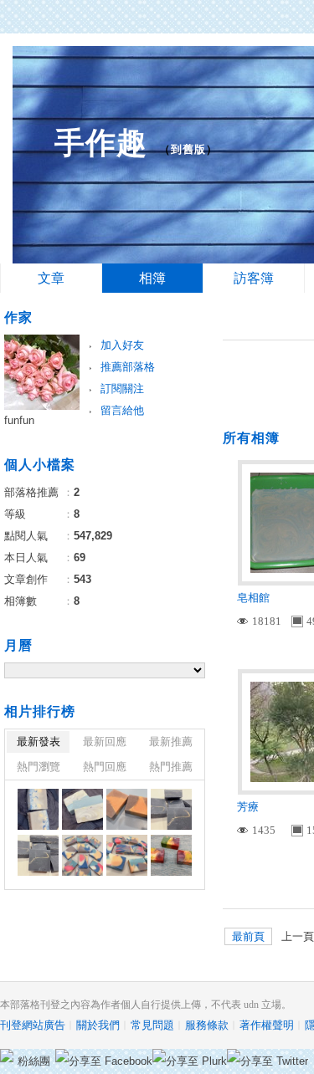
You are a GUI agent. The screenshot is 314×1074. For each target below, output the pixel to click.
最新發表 (38, 741)
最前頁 (248, 936)
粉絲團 (34, 1061)
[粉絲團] (6, 1055)
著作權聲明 (266, 1025)
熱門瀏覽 (38, 766)
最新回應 (104, 741)
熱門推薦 (171, 766)
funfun (19, 420)
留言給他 (122, 410)
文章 (51, 278)
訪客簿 (254, 278)
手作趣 (100, 142)
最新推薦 (171, 741)
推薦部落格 (127, 367)
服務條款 (207, 1025)
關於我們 (98, 1025)
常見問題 (152, 1025)
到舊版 (188, 149)
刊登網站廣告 (32, 1025)
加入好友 (122, 345)
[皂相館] (38, 809)
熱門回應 (104, 766)
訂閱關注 (122, 388)
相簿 (152, 278)
